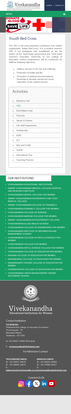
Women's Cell (22, 101)
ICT (18, 140)
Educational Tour (24, 155)
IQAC (19, 135)
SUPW (19, 150)
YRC (18, 106)
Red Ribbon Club (24, 111)
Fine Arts (20, 115)
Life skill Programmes (26, 125)
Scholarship (22, 130)
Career (49, 5)
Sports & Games (24, 120)
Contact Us (59, 5)
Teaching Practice (25, 160)
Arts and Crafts (23, 145)
